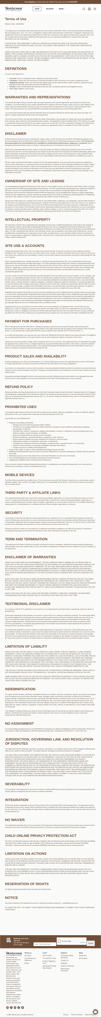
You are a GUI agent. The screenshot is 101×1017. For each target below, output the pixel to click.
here (11, 331)
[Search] (84, 9)
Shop (37, 9)
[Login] (89, 9)
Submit (90, 943)
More (61, 9)
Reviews (50, 9)
